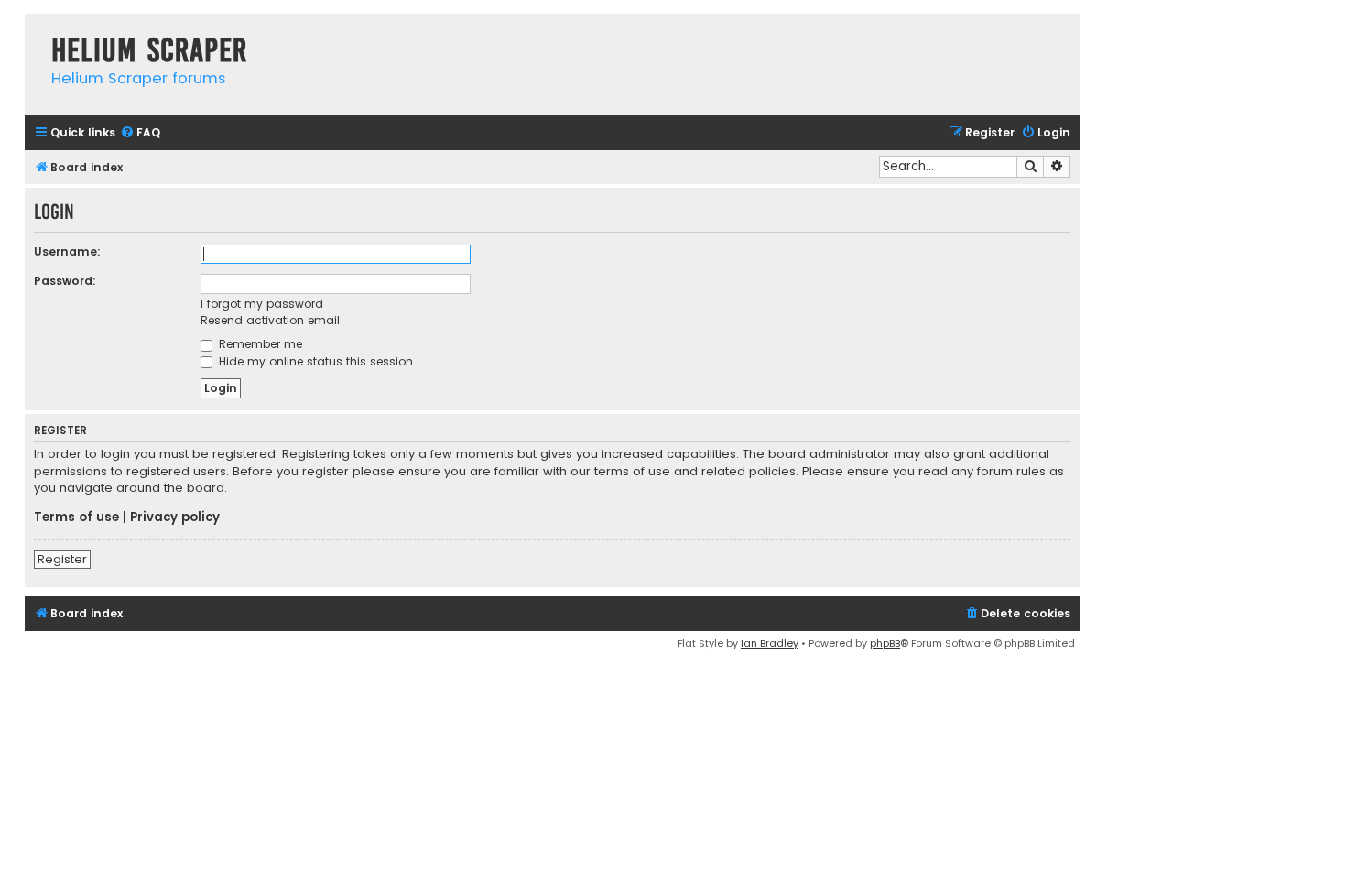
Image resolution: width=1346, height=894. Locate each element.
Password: (65, 281)
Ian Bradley (769, 643)
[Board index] (33, 31)
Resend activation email (270, 320)
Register (62, 559)
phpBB (885, 643)
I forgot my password (262, 304)
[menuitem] (140, 133)
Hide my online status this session (314, 361)
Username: (67, 251)
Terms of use (76, 517)
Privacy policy (175, 517)
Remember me (258, 344)
